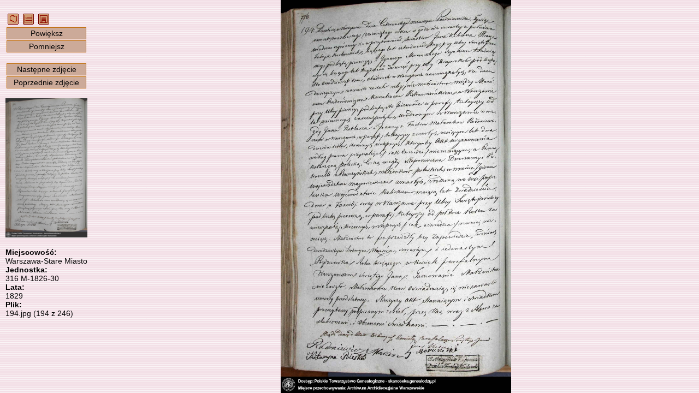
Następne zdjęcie (46, 69)
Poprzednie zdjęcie (46, 82)
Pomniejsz (46, 46)
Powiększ (47, 33)
